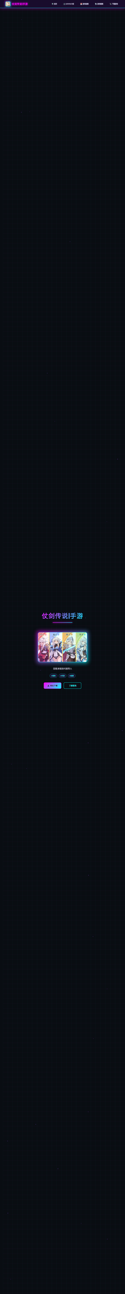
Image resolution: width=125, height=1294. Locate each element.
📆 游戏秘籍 (84, 4)
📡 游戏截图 (99, 4)
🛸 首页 (54, 4)
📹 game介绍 (68, 4)
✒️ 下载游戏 (114, 4)
